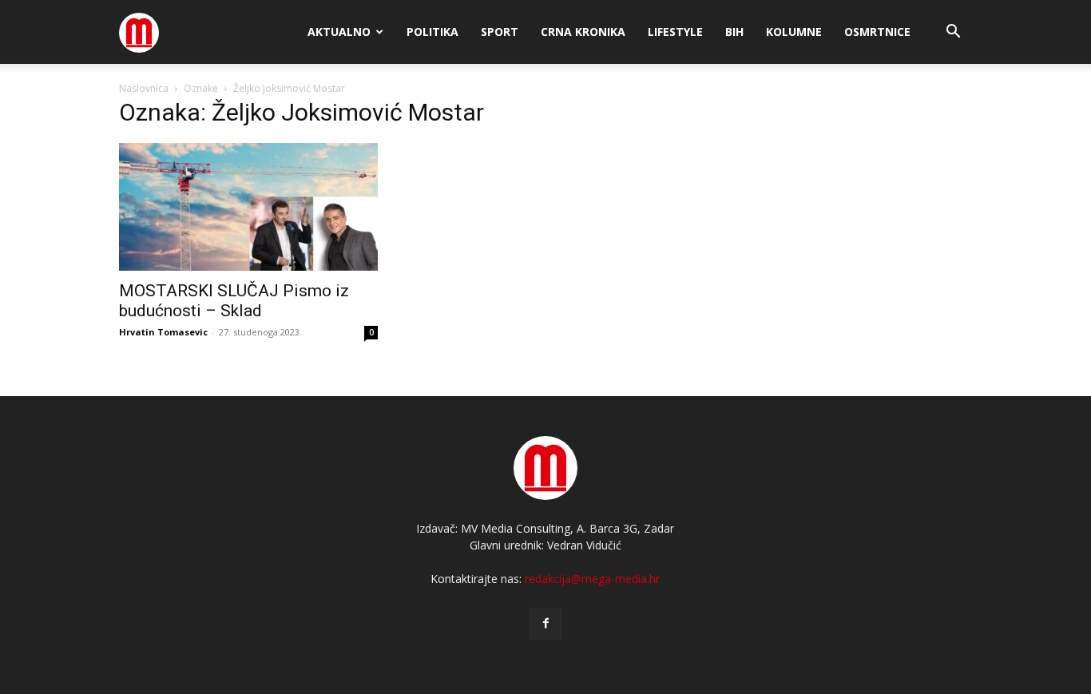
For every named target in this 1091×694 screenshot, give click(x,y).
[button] (953, 33)
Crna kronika (583, 31)
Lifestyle (675, 31)
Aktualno (339, 31)
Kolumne (794, 31)
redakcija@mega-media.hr (592, 578)
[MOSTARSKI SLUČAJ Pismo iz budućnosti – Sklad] (248, 207)
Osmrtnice (877, 31)
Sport (499, 31)
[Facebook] (545, 624)
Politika (432, 31)
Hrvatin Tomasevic (163, 332)
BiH (734, 31)
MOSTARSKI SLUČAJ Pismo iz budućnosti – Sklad (234, 300)
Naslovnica (144, 88)
